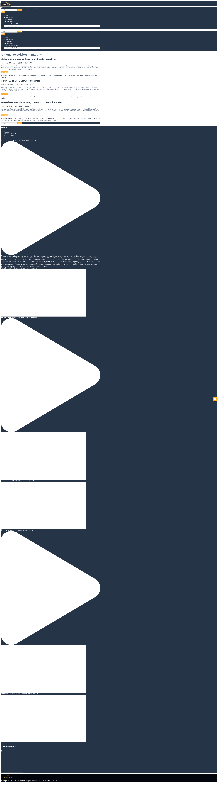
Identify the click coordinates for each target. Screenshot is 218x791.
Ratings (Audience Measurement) (52, 75)
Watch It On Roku (13, 26)
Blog (6, 137)
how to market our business (65, 97)
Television (88, 75)
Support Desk (9, 135)
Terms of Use (8, 777)
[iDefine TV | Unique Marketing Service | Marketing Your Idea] (22, 8)
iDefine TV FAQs (10, 134)
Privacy (6, 775)
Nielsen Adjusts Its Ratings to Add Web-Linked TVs (28, 59)
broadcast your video (11, 97)
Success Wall (8, 22)
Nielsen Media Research (32, 75)
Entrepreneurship (10, 118)
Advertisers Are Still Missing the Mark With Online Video (31, 102)
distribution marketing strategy (44, 97)
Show (215, 399)
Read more (4, 72)
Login (5, 2)
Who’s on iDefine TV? (11, 24)
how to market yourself (15, 120)
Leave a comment (50, 120)
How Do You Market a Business (27, 118)
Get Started (8, 20)
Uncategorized (44, 118)
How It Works (8, 17)
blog (2, 75)
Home (6, 15)
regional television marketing (14, 75)
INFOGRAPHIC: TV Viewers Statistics (20, 81)
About (6, 132)
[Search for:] (9, 10)
